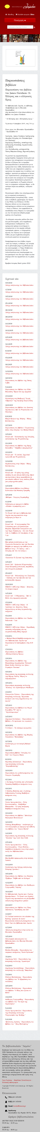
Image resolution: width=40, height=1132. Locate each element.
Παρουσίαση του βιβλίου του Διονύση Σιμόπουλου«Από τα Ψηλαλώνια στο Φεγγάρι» (19, 410)
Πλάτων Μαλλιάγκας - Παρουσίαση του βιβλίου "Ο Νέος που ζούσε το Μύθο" (18, 990)
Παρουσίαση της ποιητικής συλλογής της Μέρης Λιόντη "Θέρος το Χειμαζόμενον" (19, 676)
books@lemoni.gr (19, 1106)
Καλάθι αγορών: (26, 14)
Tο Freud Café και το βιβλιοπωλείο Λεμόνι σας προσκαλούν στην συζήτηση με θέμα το (18, 515)
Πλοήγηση (19, 20)
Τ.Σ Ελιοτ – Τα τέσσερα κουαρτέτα (18, 728)
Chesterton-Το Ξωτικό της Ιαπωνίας (18, 558)
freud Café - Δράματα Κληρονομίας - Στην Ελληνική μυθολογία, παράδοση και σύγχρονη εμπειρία (19, 567)
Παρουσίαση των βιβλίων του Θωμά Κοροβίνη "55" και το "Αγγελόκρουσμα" (18, 710)
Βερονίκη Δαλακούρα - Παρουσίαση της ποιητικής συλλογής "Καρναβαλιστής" (18, 764)
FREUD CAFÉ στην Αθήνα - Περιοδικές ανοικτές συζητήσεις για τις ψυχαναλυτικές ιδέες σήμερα (20, 629)
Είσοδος (10, 14)
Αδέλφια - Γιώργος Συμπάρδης (17, 497)
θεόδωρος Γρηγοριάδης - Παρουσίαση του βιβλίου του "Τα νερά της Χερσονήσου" (19, 1002)
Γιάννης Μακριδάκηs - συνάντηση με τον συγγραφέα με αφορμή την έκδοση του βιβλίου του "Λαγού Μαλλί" (20, 827)
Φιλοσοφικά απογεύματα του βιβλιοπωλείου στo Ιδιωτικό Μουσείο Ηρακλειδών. (18, 941)
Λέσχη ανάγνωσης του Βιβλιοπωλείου (19, 285)
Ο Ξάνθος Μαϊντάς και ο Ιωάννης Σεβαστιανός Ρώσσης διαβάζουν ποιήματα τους (17, 793)
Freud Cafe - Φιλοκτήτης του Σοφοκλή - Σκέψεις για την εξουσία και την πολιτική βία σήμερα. (19, 578)
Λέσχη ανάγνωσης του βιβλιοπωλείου (19, 340)
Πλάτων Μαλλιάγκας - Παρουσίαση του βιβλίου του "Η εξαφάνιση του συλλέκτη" (18, 979)
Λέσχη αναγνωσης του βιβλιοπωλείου (19, 346)
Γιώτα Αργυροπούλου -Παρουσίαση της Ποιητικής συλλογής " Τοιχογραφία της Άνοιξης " (18, 1013)
